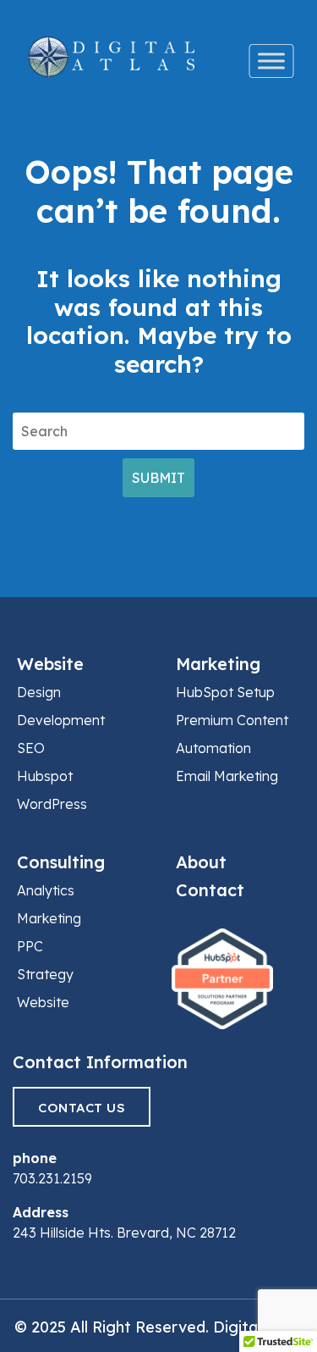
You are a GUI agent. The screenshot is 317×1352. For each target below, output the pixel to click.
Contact (210, 889)
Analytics (45, 890)
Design (39, 692)
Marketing (218, 663)
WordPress (52, 803)
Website (50, 663)
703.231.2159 (52, 1178)
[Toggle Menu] (271, 61)
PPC (30, 946)
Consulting (61, 862)
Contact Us (81, 1108)
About (201, 862)
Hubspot (45, 775)
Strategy (45, 974)
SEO (31, 748)
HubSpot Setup (225, 692)
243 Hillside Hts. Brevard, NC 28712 (124, 1232)
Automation (213, 748)
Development (61, 720)
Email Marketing (227, 775)
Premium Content (232, 720)
